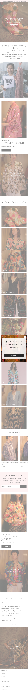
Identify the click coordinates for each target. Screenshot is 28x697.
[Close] (25, 337)
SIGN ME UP (14, 355)
